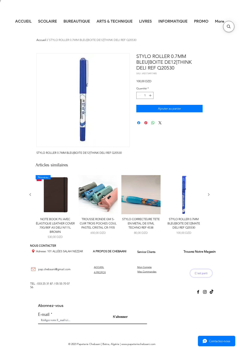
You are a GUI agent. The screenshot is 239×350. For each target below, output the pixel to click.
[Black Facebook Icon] (198, 291)
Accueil (41, 40)
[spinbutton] (145, 95)
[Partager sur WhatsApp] (153, 123)
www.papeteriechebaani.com (138, 344)
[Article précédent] (30, 194)
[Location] (33, 251)
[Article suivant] (209, 194)
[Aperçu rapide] (98, 194)
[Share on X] (160, 123)
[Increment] (150, 95)
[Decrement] (139, 95)
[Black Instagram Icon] (204, 291)
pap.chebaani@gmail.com (54, 269)
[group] (119, 207)
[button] (228, 26)
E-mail (43, 314)
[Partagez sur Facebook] (138, 123)
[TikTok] (211, 291)
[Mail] (33, 269)
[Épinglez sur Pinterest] (146, 123)
